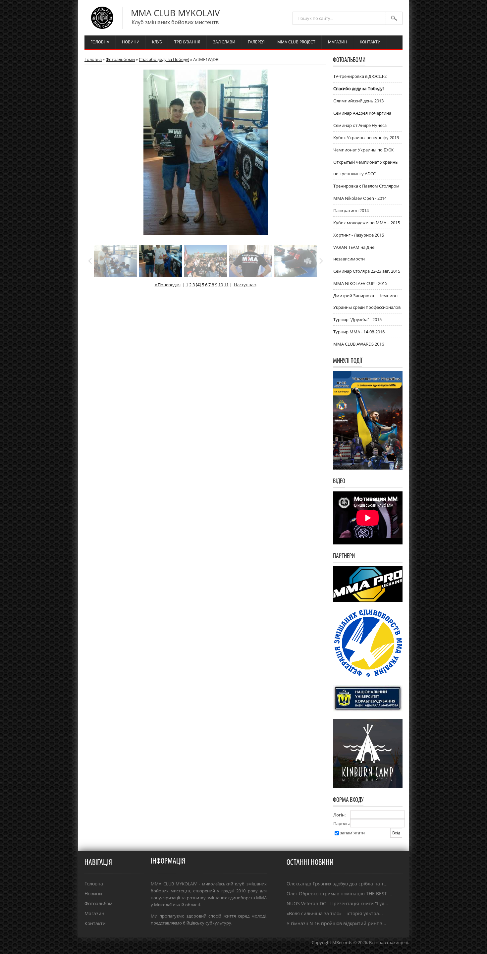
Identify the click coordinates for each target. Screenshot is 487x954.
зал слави (224, 42)
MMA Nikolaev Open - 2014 (360, 198)
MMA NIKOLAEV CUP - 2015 (360, 283)
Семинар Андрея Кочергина (362, 113)
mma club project (296, 42)
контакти (370, 42)
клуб (157, 42)
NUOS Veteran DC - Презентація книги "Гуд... (337, 903)
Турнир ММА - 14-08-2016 (359, 332)
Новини (93, 893)
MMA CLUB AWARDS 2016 (358, 344)
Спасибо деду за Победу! (164, 59)
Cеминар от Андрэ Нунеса (360, 125)
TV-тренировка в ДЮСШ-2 (360, 76)
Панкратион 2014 (351, 210)
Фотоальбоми (120, 59)
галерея (256, 42)
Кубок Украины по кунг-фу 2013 (366, 137)
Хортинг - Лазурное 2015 (358, 235)
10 (220, 285)
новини (130, 42)
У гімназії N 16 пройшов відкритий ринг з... (336, 923)
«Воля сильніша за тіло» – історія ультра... (335, 913)
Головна (93, 59)
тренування (187, 42)
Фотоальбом (98, 903)
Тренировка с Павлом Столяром (366, 186)
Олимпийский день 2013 (358, 101)
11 (226, 285)
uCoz (404, 949)
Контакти (95, 923)
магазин (337, 42)
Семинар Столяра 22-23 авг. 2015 (366, 271)
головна (99, 42)
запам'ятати (352, 833)
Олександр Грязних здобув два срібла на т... (337, 883)
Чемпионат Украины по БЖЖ (363, 150)
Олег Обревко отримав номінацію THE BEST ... (339, 893)
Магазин (94, 913)
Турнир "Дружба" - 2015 (357, 319)
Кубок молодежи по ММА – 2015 (366, 223)
